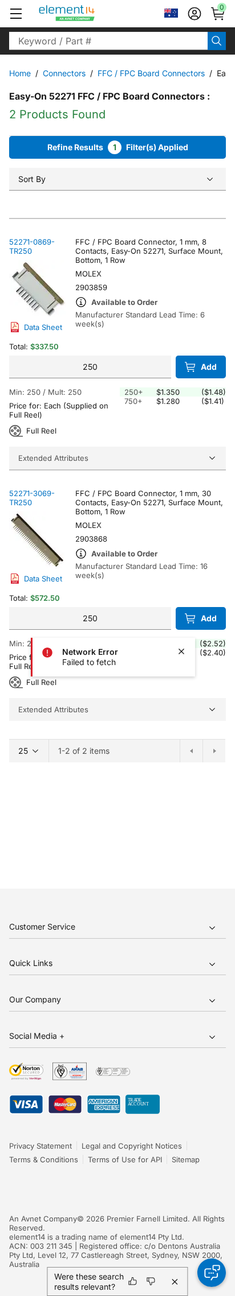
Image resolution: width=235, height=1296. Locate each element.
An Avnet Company (43, 1218)
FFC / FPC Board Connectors (151, 73)
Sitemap (186, 1159)
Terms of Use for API (125, 1159)
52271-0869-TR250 (32, 246)
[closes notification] (181, 651)
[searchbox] (108, 41)
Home (20, 73)
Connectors (64, 73)
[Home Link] (88, 13)
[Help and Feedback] (211, 1272)
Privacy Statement (40, 1145)
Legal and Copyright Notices (132, 1145)
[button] (16, 13)
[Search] (217, 41)
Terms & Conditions (43, 1159)
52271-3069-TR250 (32, 498)
